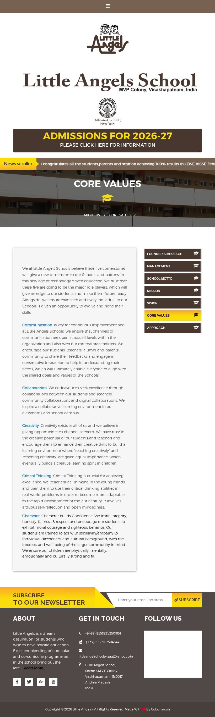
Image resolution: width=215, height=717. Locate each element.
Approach (156, 328)
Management (158, 266)
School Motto (159, 278)
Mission (153, 291)
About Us (92, 215)
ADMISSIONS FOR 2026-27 (107, 139)
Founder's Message (164, 254)
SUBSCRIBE (189, 600)
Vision (152, 303)
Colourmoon (160, 709)
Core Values (158, 315)
